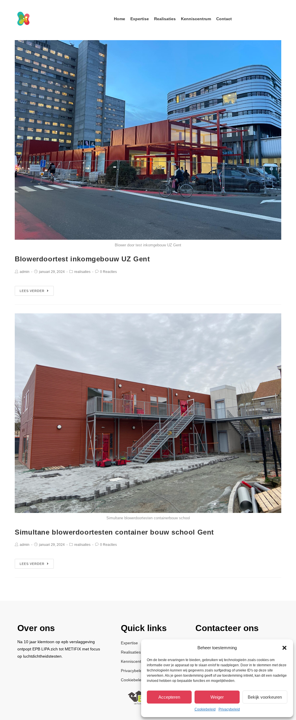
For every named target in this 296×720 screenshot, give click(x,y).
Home (119, 18)
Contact (224, 18)
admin (24, 272)
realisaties (82, 272)
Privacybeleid (229, 709)
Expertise (139, 18)
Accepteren (169, 697)
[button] (284, 648)
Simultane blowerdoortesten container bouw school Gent (114, 532)
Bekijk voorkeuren (265, 697)
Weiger (217, 697)
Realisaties (165, 18)
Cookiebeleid (205, 709)
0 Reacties (108, 272)
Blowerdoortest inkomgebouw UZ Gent (82, 259)
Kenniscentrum (196, 18)
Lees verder (32, 291)
